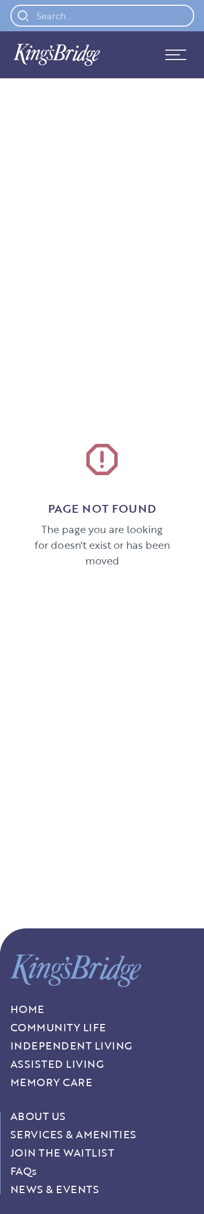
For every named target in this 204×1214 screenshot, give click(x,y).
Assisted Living (57, 1063)
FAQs (23, 1170)
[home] (54, 54)
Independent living (71, 1045)
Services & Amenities (73, 1134)
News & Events (54, 1189)
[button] (176, 54)
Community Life (58, 1027)
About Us (38, 1116)
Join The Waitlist (62, 1152)
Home (27, 1009)
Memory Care (51, 1082)
